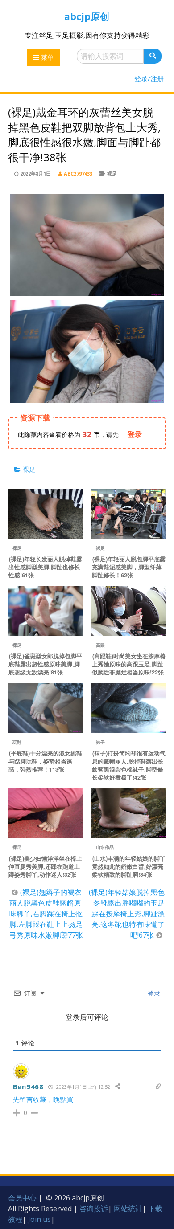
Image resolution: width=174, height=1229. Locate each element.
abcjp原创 (86, 16)
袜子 (100, 742)
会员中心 (22, 1198)
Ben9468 (28, 1086)
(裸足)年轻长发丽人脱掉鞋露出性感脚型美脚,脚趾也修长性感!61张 (45, 567)
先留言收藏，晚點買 (43, 1099)
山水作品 (105, 847)
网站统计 (128, 1208)
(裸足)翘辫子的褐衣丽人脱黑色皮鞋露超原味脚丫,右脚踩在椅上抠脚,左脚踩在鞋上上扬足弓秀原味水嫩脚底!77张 (46, 913)
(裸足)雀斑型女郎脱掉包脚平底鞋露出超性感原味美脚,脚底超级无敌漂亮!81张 (45, 664)
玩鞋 (16, 742)
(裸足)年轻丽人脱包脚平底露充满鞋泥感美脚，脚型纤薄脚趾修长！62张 (129, 567)
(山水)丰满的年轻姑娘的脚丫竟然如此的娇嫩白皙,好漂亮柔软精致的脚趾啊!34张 (129, 866)
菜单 (46, 57)
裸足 (112, 173)
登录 (153, 993)
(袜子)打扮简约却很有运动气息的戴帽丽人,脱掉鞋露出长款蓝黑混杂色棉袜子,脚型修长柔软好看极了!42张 (129, 765)
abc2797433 (78, 173)
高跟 (100, 645)
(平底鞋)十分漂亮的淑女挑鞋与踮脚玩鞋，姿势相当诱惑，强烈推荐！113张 (45, 761)
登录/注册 (149, 78)
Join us (39, 1219)
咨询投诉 (93, 1208)
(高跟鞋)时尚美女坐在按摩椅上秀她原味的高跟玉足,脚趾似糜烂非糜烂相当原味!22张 (129, 664)
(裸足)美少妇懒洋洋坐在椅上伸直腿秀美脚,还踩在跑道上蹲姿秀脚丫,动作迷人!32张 (45, 866)
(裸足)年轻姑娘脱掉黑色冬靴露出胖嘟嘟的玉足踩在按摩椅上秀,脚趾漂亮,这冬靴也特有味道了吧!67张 (127, 913)
